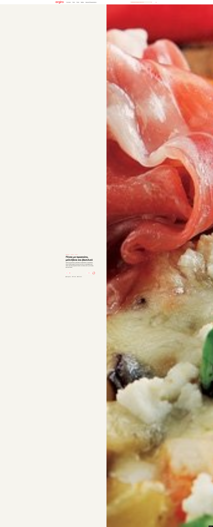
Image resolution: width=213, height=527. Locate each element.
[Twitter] (73, 273)
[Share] (67, 273)
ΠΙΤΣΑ (76, 254)
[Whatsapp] (79, 273)
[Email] (82, 273)
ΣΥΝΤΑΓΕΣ (67, 254)
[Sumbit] (151, 2)
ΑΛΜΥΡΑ (72, 254)
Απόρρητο (211, 526)
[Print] (70, 273)
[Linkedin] (76, 273)
